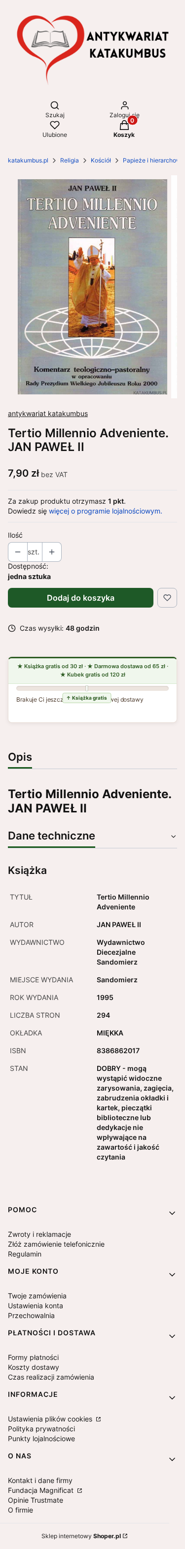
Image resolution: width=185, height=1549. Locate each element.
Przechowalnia (31, 1315)
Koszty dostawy (33, 1367)
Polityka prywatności (41, 1428)
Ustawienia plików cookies (51, 1419)
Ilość (15, 535)
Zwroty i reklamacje (39, 1234)
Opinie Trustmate (35, 1500)
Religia (69, 160)
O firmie (20, 1510)
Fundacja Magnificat (41, 1490)
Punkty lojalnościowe (41, 1438)
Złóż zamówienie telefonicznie (56, 1244)
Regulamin (24, 1254)
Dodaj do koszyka (80, 598)
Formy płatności (33, 1357)
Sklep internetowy (81, 1536)
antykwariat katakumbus (48, 413)
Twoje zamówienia (37, 1295)
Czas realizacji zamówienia (51, 1377)
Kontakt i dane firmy (40, 1480)
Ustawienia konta (35, 1305)
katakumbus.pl (28, 160)
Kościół (101, 160)
